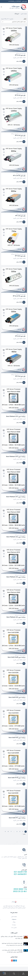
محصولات (14, 919)
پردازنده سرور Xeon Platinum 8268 (15, 457)
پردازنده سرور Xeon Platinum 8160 (15, 617)
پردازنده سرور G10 (18, 415)
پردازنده (23, 415)
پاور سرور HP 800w (20, 216)
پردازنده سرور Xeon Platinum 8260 (15, 497)
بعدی (24, 834)
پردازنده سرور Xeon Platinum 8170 (15, 577)
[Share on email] (12, 960)
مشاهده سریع (4, 34)
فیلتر (25, 19)
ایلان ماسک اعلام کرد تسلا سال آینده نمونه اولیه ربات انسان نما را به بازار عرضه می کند (12, 944)
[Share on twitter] (16, 960)
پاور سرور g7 (19, 134)
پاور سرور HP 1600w (20, 55)
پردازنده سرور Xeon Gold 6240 (17, 818)
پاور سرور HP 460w (20, 376)
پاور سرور (23, 53)
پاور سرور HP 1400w (20, 95)
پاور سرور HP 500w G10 (19, 296)
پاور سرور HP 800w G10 (19, 176)
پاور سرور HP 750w (20, 256)
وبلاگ (14, 922)
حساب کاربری (23, 973)
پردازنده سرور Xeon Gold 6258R (16, 657)
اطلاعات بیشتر (19, 61)
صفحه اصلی (14, 916)
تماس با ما (14, 927)
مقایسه (4, 32)
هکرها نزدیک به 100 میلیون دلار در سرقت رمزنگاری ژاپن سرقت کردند (11, 937)
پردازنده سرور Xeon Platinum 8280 (15, 416)
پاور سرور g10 (19, 53)
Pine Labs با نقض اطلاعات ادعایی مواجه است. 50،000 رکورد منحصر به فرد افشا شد (12, 951)
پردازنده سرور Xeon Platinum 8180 (15, 537)
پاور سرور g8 (13, 134)
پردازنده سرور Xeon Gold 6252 (17, 738)
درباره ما (14, 925)
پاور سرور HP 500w (20, 336)
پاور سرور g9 (19, 93)
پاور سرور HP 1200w (20, 135)
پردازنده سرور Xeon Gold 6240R (16, 778)
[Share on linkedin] (14, 960)
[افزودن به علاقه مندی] (4, 29)
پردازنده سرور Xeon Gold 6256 (17, 697)
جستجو (14, 973)
